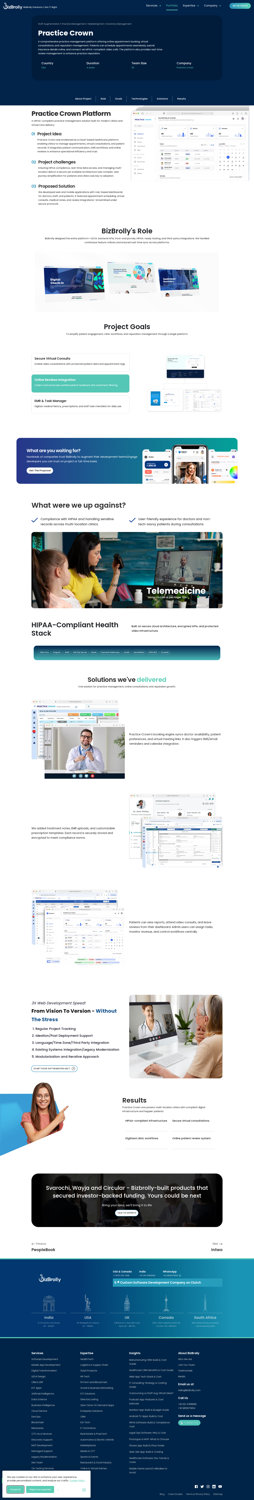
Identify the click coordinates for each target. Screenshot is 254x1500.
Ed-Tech (85, 1422)
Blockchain (37, 1422)
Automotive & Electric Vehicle (97, 1439)
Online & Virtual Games (93, 1468)
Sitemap (218, 1494)
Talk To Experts (126, 1212)
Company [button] (210, 5)
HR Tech (85, 1376)
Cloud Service (39, 1411)
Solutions (162, 98)
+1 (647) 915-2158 (121, 1275)
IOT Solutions (87, 1393)
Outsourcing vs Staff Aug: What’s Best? (151, 1393)
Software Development (44, 1359)
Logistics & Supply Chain (94, 1365)
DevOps (36, 1416)
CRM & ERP (37, 1382)
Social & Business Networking (96, 1388)
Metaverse (37, 1428)
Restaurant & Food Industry (96, 1462)
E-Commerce (88, 1428)
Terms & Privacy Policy (198, 1494)
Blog (162, 1494)
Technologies (139, 98)
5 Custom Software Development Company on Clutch (157, 1282)
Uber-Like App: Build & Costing (146, 1452)
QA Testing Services (42, 1468)
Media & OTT (87, 1451)
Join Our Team (186, 1365)
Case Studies (175, 1494)
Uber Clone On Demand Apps (97, 1405)
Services (151, 5)
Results (181, 98)
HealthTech (86, 1359)
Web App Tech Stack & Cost (145, 1376)
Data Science (39, 1399)
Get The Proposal (40, 470)
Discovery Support (41, 1439)
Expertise (189, 5)
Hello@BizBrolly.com (189, 1390)
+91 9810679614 (170, 1275)
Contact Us (191, 1422)
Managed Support (42, 1451)
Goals (118, 98)
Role (103, 98)
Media (181, 1376)
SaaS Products (88, 1370)
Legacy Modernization (44, 1457)
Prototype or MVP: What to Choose (149, 1439)
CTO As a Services (41, 1433)
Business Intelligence (43, 1405)
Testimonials (185, 1370)
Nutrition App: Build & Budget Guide (149, 1410)
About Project (83, 98)
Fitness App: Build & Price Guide (146, 1445)
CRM (82, 1416)
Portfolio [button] (172, 5)
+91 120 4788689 (147, 1275)
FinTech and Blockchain (93, 1382)
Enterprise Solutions (91, 1411)
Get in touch (240, 5)
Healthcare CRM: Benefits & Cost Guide (151, 1370)
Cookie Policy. (77, 1480)
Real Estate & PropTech (93, 1433)
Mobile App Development (45, 1365)
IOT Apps (36, 1388)
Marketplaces (88, 1445)
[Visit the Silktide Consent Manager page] (84, 1489)
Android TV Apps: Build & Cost (146, 1416)
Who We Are (185, 1359)
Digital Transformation (44, 1370)
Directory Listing (89, 1399)
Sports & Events (89, 1457)
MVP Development (41, 1445)
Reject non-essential (40, 1489)
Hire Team (37, 1462)
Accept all (15, 1489)
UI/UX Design (38, 1376)
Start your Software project (52, 1068)
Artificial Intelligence (42, 1393)
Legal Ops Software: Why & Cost (147, 1432)
